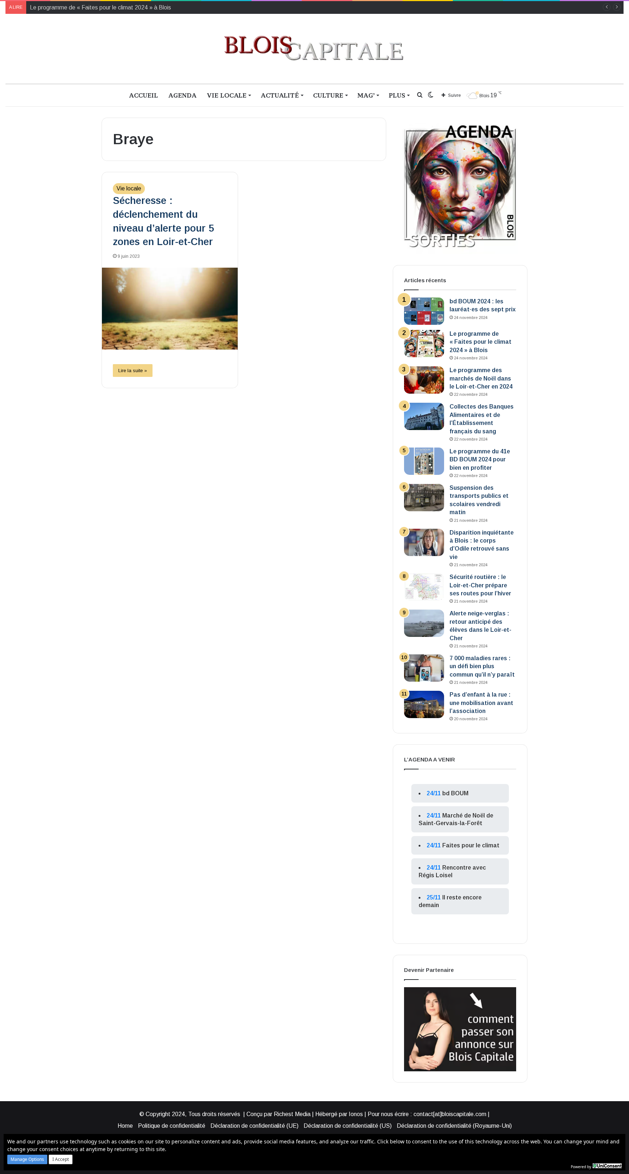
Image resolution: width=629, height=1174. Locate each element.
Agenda (182, 95)
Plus (397, 95)
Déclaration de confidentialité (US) (348, 1126)
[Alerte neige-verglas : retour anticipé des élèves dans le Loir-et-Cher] (424, 623)
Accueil (143, 95)
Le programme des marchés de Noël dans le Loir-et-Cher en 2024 (481, 378)
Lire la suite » (132, 370)
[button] (27, 1159)
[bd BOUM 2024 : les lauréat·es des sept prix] (424, 311)
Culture (328, 95)
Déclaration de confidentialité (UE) (254, 1126)
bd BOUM (455, 793)
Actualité (280, 95)
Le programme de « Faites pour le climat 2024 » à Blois (480, 342)
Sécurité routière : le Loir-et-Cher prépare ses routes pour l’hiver (480, 585)
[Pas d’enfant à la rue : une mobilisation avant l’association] (424, 704)
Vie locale (226, 95)
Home (125, 1126)
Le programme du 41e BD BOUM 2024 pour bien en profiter (480, 459)
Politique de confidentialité (171, 1126)
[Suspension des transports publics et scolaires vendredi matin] (424, 497)
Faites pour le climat (470, 845)
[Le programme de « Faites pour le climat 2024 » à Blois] (424, 343)
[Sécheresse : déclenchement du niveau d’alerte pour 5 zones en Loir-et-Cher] (170, 309)
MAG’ (366, 95)
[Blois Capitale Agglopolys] (314, 48)
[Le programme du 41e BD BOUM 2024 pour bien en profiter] (424, 461)
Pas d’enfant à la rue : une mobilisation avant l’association (481, 703)
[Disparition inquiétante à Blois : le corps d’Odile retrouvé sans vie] (424, 542)
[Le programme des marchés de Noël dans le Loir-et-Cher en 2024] (424, 380)
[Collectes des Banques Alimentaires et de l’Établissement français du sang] (424, 416)
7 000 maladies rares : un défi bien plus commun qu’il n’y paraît (482, 666)
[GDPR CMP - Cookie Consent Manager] (607, 1166)
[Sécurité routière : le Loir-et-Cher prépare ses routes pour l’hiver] (424, 586)
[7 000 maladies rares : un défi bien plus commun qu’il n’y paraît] (424, 668)
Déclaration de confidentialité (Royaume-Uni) (454, 1126)
